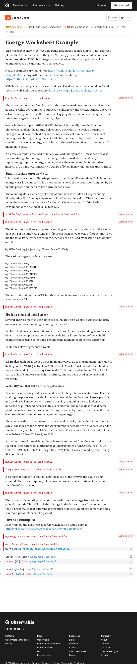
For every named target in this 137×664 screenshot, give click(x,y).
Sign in (101, 5)
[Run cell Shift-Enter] (131, 549)
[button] (1, 38)
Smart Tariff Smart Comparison (44, 26)
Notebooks (20, 5)
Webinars (73, 643)
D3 (38, 651)
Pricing (59, 5)
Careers (105, 643)
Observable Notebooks (17, 640)
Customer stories (77, 651)
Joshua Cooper (21, 17)
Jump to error (126, 98)
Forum (72, 655)
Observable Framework (48, 643)
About (104, 640)
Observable (43, 640)
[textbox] (69, 549)
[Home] (19, 623)
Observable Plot (45, 647)
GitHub (104, 655)
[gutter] (1, 66)
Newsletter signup (110, 651)
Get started (121, 5)
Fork (114, 17)
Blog (71, 640)
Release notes (44, 655)
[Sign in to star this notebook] (122, 18)
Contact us (106, 647)
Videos (72, 647)
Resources (40, 5)
